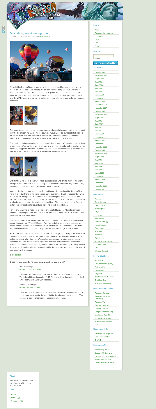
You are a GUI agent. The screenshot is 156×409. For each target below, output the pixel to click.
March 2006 (99, 173)
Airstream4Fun (100, 302)
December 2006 (101, 144)
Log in (13, 394)
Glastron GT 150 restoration (105, 356)
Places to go (99, 228)
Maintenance (99, 218)
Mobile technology (101, 222)
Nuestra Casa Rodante (103, 318)
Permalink (16, 255)
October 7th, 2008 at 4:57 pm (30, 269)
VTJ (96, 248)
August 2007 (99, 118)
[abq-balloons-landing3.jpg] (41, 83)
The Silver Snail (100, 280)
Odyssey (98, 274)
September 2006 (101, 153)
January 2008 (100, 101)
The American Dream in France (103, 323)
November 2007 (101, 108)
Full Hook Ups (100, 267)
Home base (99, 215)
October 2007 (100, 111)
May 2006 (98, 166)
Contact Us (99, 36)
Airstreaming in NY (102, 350)
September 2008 (101, 75)
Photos (97, 46)
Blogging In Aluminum (102, 305)
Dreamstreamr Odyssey (104, 264)
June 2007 (99, 124)
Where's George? (101, 251)
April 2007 (98, 131)
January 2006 (100, 179)
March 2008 (99, 95)
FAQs (97, 40)
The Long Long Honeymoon (105, 277)
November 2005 (101, 186)
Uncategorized (45, 36)
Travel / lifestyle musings (104, 241)
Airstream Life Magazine (104, 334)
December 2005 (101, 183)
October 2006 (100, 150)
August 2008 (99, 78)
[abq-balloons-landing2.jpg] (31, 177)
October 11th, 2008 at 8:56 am (30, 287)
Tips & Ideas (99, 238)
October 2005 (100, 189)
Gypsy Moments (101, 270)
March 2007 (99, 134)
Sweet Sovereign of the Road (105, 363)
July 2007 (98, 121)
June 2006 (99, 163)
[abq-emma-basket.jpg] (17, 126)
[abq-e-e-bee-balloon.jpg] (31, 126)
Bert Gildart (99, 260)
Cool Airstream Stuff (102, 337)
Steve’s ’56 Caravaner (103, 359)
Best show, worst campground (30, 33)
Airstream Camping (102, 293)
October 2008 (100, 72)
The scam (98, 235)
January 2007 (100, 140)
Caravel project (100, 202)
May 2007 (98, 127)
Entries (15, 398)
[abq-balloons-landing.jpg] (17, 177)
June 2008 (99, 85)
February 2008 (100, 98)
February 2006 (100, 176)
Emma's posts (100, 209)
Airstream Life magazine (104, 33)
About (97, 30)
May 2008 (98, 88)
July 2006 (98, 160)
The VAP (98, 340)
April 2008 (98, 92)
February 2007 (100, 137)
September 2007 (101, 114)
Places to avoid (100, 225)
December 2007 (101, 105)
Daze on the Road (101, 308)
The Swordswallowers (103, 283)
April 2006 (98, 170)
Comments (17, 401)
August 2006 (99, 157)
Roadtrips (98, 231)
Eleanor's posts (100, 205)
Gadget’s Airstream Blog (104, 312)
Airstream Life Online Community (102, 297)
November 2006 (101, 147)
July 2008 (98, 82)
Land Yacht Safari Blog (103, 315)
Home (97, 43)
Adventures (99, 199)
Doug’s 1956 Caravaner (104, 353)
